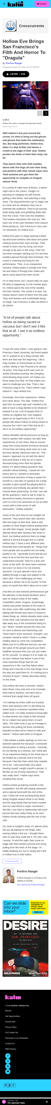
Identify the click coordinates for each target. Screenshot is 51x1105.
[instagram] (7, 1061)
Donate (42, 4)
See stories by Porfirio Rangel (31, 885)
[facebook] (7, 1055)
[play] (4, 1101)
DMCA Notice (10, 1049)
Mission (8, 1011)
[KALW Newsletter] (25, 907)
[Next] (45, 113)
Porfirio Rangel (14, 63)
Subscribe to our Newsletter (16, 1038)
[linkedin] (7, 1066)
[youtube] (7, 1071)
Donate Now (10, 1022)
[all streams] (47, 1101)
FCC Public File (11, 1033)
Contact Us (9, 1044)
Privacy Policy (11, 1027)
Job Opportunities (12, 1016)
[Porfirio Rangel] (8, 875)
